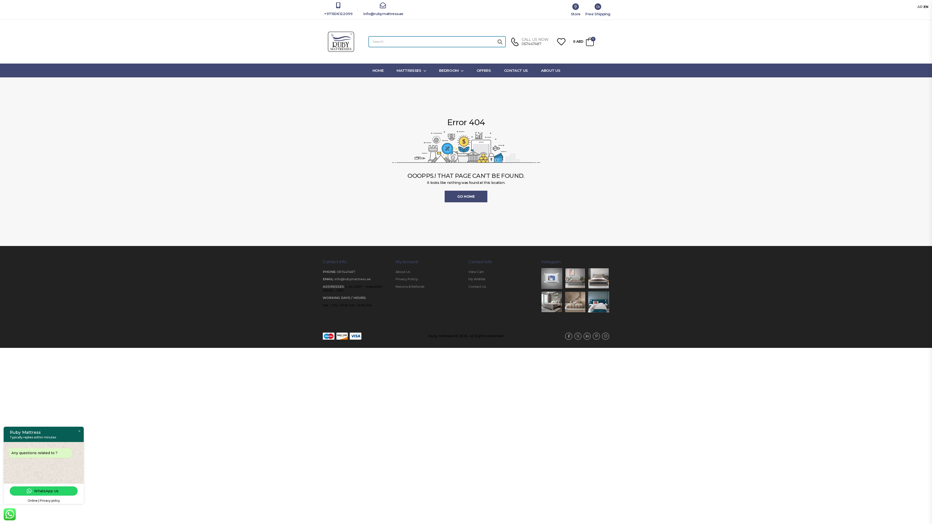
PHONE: (329, 272)
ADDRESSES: (334, 286)
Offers (484, 70)
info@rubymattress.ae (382, 13)
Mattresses (409, 70)
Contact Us (516, 70)
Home (378, 70)
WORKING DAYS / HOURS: (344, 298)
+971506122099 (338, 13)
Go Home (466, 196)
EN (926, 7)
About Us (550, 70)
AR (920, 7)
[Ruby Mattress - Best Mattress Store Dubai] (341, 42)
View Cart (476, 272)
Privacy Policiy (407, 279)
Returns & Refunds (410, 286)
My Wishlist (476, 279)
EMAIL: (328, 279)
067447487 (346, 272)
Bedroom (449, 70)
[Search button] (500, 41)
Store (576, 14)
